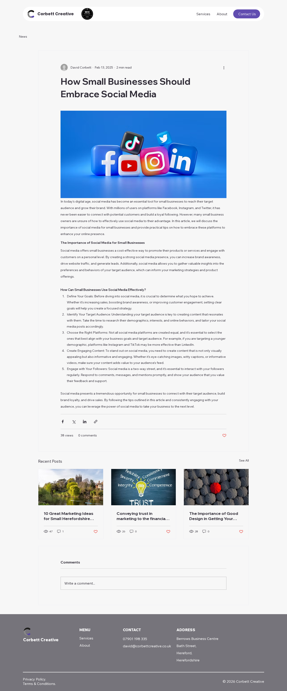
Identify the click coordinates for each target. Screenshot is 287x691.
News (23, 37)
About (84, 645)
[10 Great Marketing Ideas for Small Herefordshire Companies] (70, 487)
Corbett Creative (55, 14)
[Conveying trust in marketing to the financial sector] (143, 487)
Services (86, 638)
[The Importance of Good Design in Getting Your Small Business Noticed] (216, 487)
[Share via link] (95, 421)
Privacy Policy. (34, 679)
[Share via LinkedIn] (85, 421)
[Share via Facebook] (63, 421)
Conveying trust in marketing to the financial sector (142, 516)
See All (244, 460)
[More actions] (223, 67)
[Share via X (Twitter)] (74, 421)
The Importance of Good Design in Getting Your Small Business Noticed (213, 516)
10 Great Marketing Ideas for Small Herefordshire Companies (68, 516)
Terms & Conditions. (39, 683)
